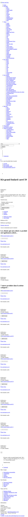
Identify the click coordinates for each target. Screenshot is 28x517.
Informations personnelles (9, 472)
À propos (5, 493)
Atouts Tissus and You (8, 496)
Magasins (5, 500)
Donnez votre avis (5, 225)
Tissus (4, 486)
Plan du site (6, 499)
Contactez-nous (6, 497)
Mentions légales (7, 491)
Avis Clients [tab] (6, 218)
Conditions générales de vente (10, 492)
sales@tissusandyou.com (13, 511)
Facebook (5, 211)
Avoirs (4, 475)
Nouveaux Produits (7, 482)
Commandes (6, 473)
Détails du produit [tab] (7, 216)
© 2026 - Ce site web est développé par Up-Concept (12, 515)
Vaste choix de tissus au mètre (10, 495)
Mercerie (5, 485)
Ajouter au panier (5, 207)
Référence (3, 220)
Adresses (5, 476)
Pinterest (5, 214)
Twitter (5, 213)
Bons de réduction (7, 477)
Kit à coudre (6, 483)
